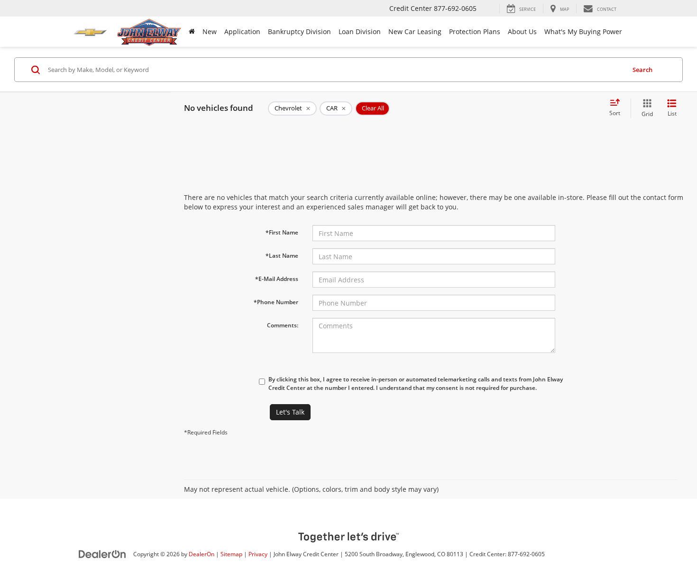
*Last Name (282, 256)
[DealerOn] (102, 553)
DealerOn (201, 554)
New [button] (209, 31)
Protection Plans (474, 31)
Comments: (282, 325)
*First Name (282, 232)
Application (242, 31)
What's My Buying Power (583, 31)
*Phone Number (276, 302)
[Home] (192, 32)
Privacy (257, 554)
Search (642, 69)
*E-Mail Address (276, 279)
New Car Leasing (414, 31)
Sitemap (231, 554)
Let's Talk (290, 411)
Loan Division (360, 31)
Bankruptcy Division (299, 31)
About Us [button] (522, 31)
